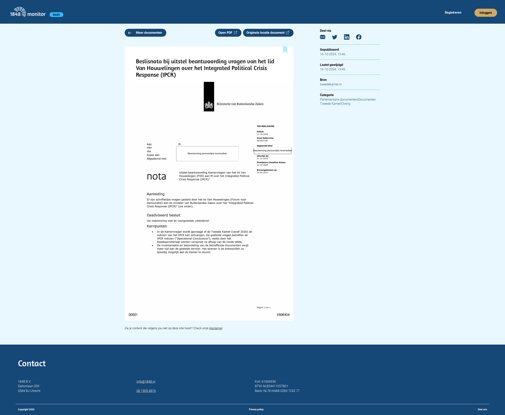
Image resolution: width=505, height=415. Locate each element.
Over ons (482, 409)
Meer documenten (149, 33)
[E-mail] (325, 38)
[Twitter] (337, 38)
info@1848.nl (146, 381)
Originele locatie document (266, 33)
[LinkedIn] (349, 38)
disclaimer (215, 328)
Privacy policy (256, 409)
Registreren (453, 12)
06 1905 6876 (146, 391)
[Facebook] (361, 38)
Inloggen (486, 13)
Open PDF (226, 33)
